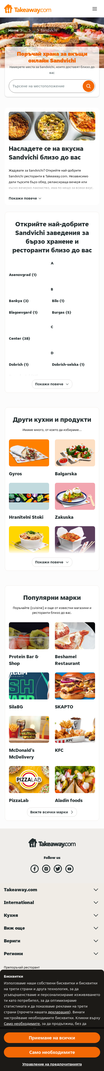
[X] (58, 869)
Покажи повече (23, 198)
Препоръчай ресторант (22, 967)
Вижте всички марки (49, 812)
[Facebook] (34, 869)
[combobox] (45, 86)
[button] (88, 86)
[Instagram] (46, 869)
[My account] (94, 8)
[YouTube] (69, 869)
